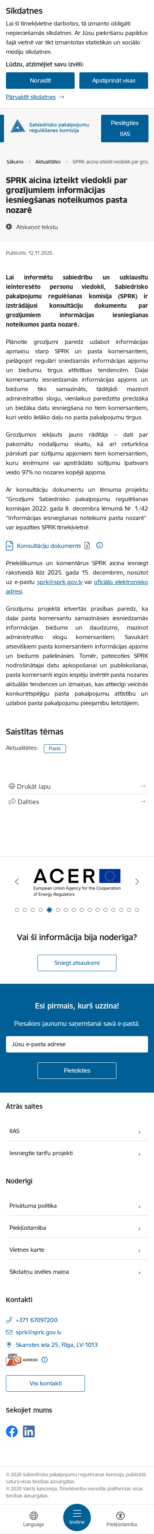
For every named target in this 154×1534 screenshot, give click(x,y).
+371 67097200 (37, 1320)
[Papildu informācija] (99, 545)
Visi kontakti (46, 1383)
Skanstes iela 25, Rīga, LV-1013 (57, 1344)
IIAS (14, 1131)
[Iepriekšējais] (17, 881)
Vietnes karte (26, 1249)
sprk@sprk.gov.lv (60, 582)
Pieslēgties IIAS (125, 128)
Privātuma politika (33, 1205)
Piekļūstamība (27, 1227)
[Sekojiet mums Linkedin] (29, 1431)
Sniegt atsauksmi (77, 962)
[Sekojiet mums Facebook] (12, 1431)
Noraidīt (40, 80)
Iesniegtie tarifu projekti (41, 1153)
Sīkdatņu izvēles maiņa (39, 1271)
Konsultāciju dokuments (49, 545)
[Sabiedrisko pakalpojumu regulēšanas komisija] (49, 126)
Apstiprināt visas (113, 80)
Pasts (55, 748)
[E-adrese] (22, 1359)
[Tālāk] (137, 881)
